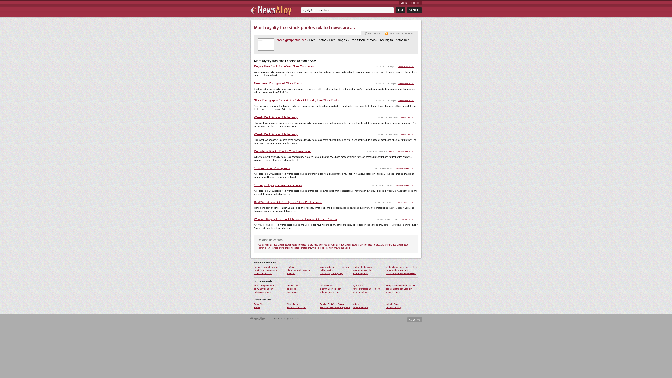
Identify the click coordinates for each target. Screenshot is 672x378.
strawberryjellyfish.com (404, 168)
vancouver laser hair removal (366, 289)
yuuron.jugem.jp (360, 273)
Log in (404, 3)
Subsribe (414, 10)
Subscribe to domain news (401, 33)
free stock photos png (301, 248)
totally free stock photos (369, 245)
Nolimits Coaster (393, 304)
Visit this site (374, 33)
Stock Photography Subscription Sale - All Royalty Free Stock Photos (297, 100)
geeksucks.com (407, 117)
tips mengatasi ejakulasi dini (399, 289)
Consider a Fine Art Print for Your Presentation (282, 151)
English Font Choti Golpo (332, 304)
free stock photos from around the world (331, 248)
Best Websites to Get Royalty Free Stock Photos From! (288, 202)
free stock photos (349, 245)
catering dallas (360, 292)
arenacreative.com (406, 83)
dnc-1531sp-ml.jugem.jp (331, 273)
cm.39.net (291, 267)
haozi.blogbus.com (263, 273)
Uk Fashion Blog (393, 307)
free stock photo (265, 245)
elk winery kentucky (263, 289)
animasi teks (293, 286)
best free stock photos (329, 245)
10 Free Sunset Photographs (272, 168)
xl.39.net (291, 273)
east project (292, 292)
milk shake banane (263, 292)
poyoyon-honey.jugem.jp (266, 267)
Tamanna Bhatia (360, 307)
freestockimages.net (405, 202)
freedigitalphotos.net (291, 40)
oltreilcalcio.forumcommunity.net (401, 273)
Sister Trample (294, 304)
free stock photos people (285, 245)
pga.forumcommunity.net (265, 270)
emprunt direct (327, 286)
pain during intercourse (265, 286)
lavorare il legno (393, 292)
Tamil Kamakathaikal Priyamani (335, 307)
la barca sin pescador (330, 292)
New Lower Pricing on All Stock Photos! (278, 83)
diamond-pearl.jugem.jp (298, 270)
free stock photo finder (279, 248)
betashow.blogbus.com (397, 270)
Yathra (356, 304)
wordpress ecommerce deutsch (400, 286)
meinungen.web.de (362, 270)
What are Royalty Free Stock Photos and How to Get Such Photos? (295, 219)
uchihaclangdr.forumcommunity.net (402, 267)
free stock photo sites (308, 245)
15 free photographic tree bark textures (278, 185)
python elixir (358, 286)
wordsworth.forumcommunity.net (335, 267)
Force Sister (259, 304)
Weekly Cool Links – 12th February (276, 117)
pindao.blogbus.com (362, 267)
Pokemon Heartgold (296, 307)
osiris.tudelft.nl (327, 270)
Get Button (414, 319)
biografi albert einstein (330, 289)
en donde (291, 289)
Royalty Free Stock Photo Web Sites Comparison (284, 66)
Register (415, 3)
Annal (257, 307)
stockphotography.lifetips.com (401, 151)
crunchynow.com (407, 219)
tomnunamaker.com (406, 66)
